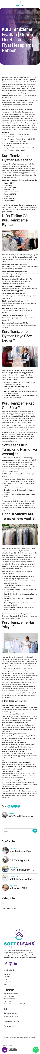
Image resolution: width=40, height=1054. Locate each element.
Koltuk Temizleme (9, 999)
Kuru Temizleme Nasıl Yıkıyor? (14, 150)
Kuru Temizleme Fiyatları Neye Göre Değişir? (19, 139)
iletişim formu (18, 508)
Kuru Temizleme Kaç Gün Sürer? (15, 141)
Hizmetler (7, 977)
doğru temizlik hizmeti (23, 127)
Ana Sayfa (7, 974)
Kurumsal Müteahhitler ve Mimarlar (15, 1004)
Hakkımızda (7, 982)
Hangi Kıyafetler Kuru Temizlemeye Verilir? (19, 148)
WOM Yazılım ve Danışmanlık (10, 1037)
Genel (4, 904)
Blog (5, 979)
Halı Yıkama (7, 1001)
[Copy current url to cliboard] (8, 806)
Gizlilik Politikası (7, 1045)
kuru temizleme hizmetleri (25, 91)
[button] (36, 1050)
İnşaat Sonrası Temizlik (11, 993)
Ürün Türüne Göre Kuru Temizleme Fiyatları (19, 137)
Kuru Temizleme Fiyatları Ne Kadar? (16, 135)
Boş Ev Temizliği (9, 996)
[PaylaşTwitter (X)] (15, 806)
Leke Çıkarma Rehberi (9, 908)
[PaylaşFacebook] (12, 806)
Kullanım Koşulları (8, 1047)
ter (33, 77)
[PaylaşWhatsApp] (18, 806)
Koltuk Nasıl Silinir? (19, 888)
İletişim (6, 984)
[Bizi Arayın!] (4, 1050)
